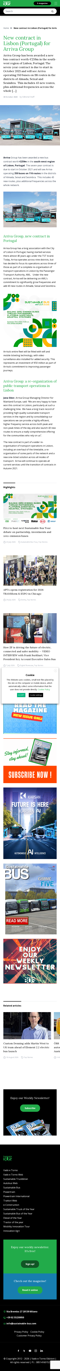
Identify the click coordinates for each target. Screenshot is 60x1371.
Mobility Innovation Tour (16, 1226)
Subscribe (30, 1108)
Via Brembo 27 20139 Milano (21, 1311)
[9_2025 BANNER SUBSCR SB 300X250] (30, 760)
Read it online (30, 1290)
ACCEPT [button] (21, 695)
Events (23, 600)
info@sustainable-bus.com (21, 1323)
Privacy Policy (21, 1331)
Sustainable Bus (11, 1187)
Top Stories (42, 542)
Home (6, 28)
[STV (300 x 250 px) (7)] (30, 711)
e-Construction (11, 1204)
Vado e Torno (10, 1170)
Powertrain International (16, 1196)
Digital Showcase (26, 665)
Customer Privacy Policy (29, 1335)
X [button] (55, 670)
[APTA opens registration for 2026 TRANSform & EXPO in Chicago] (30, 570)
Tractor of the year (13, 1222)
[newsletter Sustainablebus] (30, 961)
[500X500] (30, 320)
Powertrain (9, 1191)
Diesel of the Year (12, 1217)
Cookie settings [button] (36, 695)
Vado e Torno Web (13, 1174)
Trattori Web (10, 1200)
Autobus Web (10, 1183)
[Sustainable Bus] (6, 3)
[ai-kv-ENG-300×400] (30, 823)
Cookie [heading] (30, 675)
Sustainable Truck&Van (15, 1179)
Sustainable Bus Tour (29, 542)
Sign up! (30, 1264)
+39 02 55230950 (15, 1317)
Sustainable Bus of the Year (17, 1213)
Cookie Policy (37, 1331)
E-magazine (42, 3)
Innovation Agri (11, 1230)
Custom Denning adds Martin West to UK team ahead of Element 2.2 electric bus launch (26, 1047)
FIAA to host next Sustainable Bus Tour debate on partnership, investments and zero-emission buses (27, 532)
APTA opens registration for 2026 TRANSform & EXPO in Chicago (23, 591)
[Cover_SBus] (30, 899)
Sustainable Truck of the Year (18, 1209)
